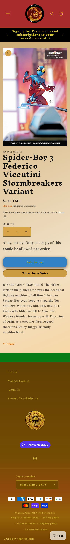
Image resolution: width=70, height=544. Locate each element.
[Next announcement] (63, 34)
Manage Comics (18, 381)
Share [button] (11, 344)
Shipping (7, 206)
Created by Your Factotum (19, 538)
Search (12, 372)
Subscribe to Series (35, 273)
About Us (14, 389)
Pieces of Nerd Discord (23, 398)
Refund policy (31, 517)
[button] (8, 13)
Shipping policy (48, 523)
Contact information (36, 529)
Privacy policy (51, 517)
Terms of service (26, 523)
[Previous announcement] (7, 34)
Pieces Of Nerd (32, 512)
